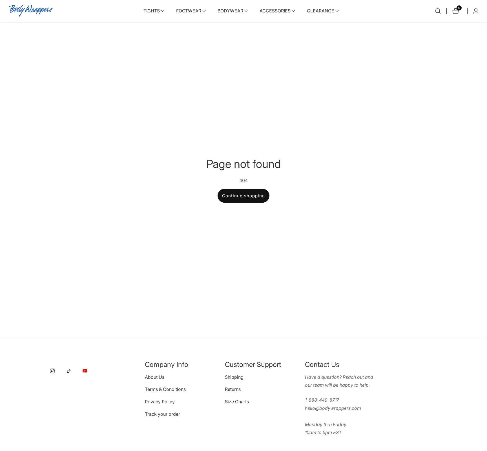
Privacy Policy (160, 401)
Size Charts (237, 401)
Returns (233, 389)
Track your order (162, 414)
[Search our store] (438, 11)
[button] (151, 11)
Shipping (234, 377)
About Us (154, 377)
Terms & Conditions (165, 389)
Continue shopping (243, 195)
